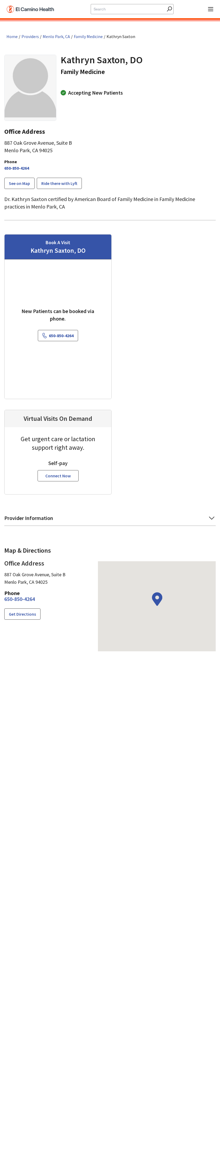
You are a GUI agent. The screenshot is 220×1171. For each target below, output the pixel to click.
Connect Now (58, 475)
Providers (30, 36)
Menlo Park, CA (56, 36)
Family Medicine (88, 36)
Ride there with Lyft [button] (59, 183)
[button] (110, 520)
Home (12, 36)
